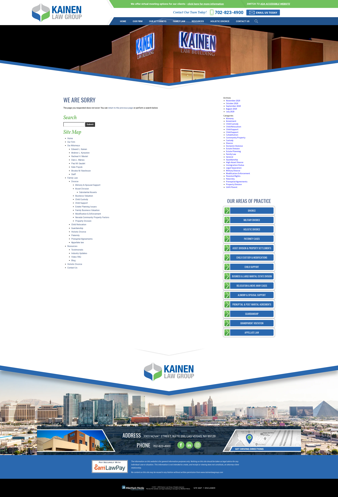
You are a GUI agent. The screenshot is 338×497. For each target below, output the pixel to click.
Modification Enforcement (238, 173)
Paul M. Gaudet (78, 163)
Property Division (83, 221)
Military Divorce (233, 170)
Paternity (75, 235)
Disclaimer (210, 488)
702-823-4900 (229, 12)
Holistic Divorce (219, 21)
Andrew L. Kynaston (80, 153)
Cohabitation (232, 134)
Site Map (198, 488)
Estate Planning (233, 151)
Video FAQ (76, 257)
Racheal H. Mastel (79, 156)
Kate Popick (77, 167)
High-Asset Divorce (234, 162)
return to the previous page (120, 108)
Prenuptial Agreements (82, 239)
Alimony (230, 118)
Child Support (81, 203)
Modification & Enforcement (88, 214)
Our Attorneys (157, 21)
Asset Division (82, 188)
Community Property (235, 137)
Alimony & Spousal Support (87, 185)
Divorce (74, 181)
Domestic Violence (234, 146)
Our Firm (137, 21)
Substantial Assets (88, 192)
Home (123, 21)
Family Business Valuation (87, 210)
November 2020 (233, 100)
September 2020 (233, 106)
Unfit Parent (231, 187)
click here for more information (205, 3)
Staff (73, 174)
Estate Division (233, 148)
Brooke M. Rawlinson (81, 170)
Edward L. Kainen (79, 149)
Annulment (231, 121)
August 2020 (231, 108)
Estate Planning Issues (86, 206)
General (229, 156)
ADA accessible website (275, 3)
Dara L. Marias (77, 160)
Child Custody (81, 199)
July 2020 (230, 111)
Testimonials (77, 250)
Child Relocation (78, 224)
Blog (73, 260)
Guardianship (77, 228)
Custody (229, 140)
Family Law (179, 21)
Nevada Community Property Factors (92, 217)
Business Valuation (84, 196)
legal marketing (166, 488)
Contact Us (242, 21)
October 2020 (232, 103)
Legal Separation (233, 167)
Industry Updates (79, 253)
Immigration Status (235, 165)
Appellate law (77, 242)
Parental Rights (233, 176)
